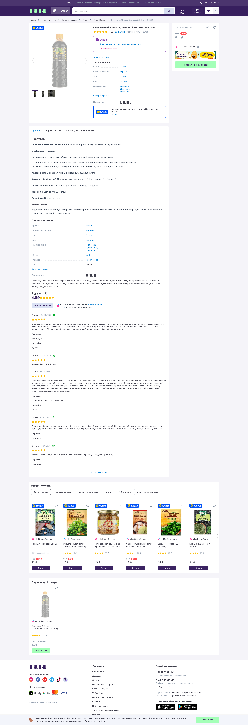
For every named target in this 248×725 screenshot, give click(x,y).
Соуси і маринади (69, 20)
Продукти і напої (49, 20)
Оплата (88, 2)
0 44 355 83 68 (165, 680)
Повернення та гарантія (105, 2)
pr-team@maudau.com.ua (184, 696)
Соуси (85, 20)
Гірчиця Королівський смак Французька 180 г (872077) (107, 545)
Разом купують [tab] (89, 130)
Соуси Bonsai (99, 20)
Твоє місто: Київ (151, 2)
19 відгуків (120, 32)
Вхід (182, 13)
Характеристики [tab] (54, 130)
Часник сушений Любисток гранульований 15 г (139, 545)
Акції (69, 2)
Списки (197, 13)
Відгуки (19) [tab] (72, 130)
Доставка (78, 2)
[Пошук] (169, 11)
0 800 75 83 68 (209, 2)
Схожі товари (41, 650)
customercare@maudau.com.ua (186, 692)
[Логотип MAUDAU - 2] (39, 11)
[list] (31, 679)
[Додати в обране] (214, 27)
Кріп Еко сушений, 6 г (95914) (199, 545)
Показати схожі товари (195, 64)
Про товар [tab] (37, 130)
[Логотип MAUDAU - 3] (60, 667)
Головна (32, 20)
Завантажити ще (99, 472)
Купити (41, 568)
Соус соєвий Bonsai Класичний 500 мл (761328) (45, 627)
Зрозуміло (208, 719)
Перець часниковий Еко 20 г (44, 545)
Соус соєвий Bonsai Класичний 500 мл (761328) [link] (132, 20)
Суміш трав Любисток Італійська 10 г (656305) (74, 545)
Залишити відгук (42, 305)
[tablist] (99, 131)
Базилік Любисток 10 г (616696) (168, 545)
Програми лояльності (129, 2)
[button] (101, 95)
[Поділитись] (208, 27)
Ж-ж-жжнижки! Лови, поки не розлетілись (120, 44)
